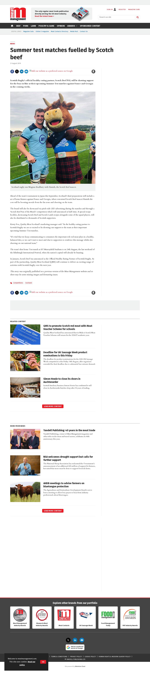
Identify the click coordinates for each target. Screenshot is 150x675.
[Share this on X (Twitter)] (17, 71)
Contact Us (84, 31)
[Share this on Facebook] (12, 71)
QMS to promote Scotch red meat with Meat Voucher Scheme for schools (67, 327)
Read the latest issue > (44, 16)
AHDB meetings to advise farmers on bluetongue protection (63, 485)
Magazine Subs (28, 31)
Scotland (28, 283)
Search (137, 17)
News (12, 44)
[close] (95, 67)
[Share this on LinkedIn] (22, 71)
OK (43, 662)
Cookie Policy (90, 657)
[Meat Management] (18, 20)
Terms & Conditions (59, 657)
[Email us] (82, 640)
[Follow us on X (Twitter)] (68, 640)
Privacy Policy (76, 657)
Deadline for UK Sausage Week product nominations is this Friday (65, 354)
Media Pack (74, 31)
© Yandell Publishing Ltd (75, 659)
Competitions (18, 283)
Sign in (68, 67)
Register (122, 9)
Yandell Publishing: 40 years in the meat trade (69, 430)
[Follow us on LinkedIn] (75, 640)
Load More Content (53, 406)
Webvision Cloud (80, 666)
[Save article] (93, 71)
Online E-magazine (42, 31)
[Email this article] (26, 71)
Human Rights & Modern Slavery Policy (114, 657)
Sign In (110, 9)
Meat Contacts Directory (59, 31)
